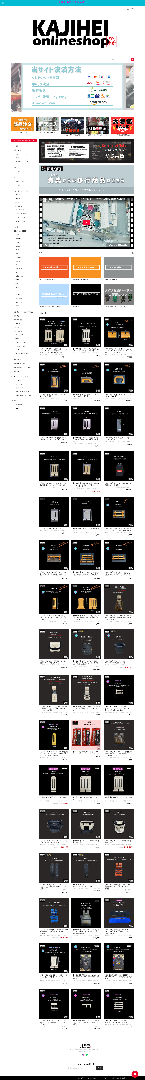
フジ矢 (17, 250)
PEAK (17, 306)
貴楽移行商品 (18, 320)
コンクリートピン (20, 221)
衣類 (15, 167)
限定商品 (16, 316)
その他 (16, 227)
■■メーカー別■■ (20, 231)
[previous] (14, 88)
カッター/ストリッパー (22, 161)
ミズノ (17, 291)
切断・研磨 (17, 150)
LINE (17, 408)
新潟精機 (18, 238)
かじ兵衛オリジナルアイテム (23, 312)
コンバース (19, 302)
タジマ (17, 242)
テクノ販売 (19, 298)
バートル (18, 295)
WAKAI (17, 280)
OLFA (17, 283)
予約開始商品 (18, 359)
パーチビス (19, 206)
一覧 (132, 253)
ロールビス (19, 198)
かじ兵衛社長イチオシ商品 (22, 367)
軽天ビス (18, 195)
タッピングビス (20, 210)
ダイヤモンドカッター (22, 154)
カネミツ (18, 287)
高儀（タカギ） (20, 268)
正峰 (17, 253)
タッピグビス (19, 335)
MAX (17, 272)
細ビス (17, 202)
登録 (99, 1068)
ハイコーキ (19, 235)
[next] (131, 88)
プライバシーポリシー (22, 391)
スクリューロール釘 (21, 213)
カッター (18, 350)
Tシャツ (18, 171)
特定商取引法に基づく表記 (23, 395)
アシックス (19, 265)
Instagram (19, 404)
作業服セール (18, 371)
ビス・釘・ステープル (21, 191)
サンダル (18, 185)
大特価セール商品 (19, 363)
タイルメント (19, 261)
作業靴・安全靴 (20, 181)
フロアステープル (20, 217)
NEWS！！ (19, 384)
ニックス (18, 246)
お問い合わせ (20, 388)
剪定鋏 (17, 158)
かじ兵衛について (21, 380)
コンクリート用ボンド (22, 353)
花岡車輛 (18, 257)
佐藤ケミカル (19, 276)
